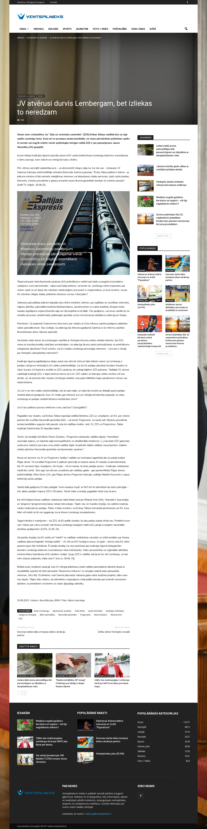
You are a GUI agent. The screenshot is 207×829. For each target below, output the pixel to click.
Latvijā (141, 331)
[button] (186, 29)
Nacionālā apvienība (68, 614)
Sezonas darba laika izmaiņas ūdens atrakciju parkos (41, 633)
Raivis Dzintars (100, 614)
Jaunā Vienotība (95, 611)
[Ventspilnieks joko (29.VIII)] (149, 293)
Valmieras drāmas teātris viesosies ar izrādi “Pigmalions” (149, 277)
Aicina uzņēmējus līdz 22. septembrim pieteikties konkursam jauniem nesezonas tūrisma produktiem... (177, 340)
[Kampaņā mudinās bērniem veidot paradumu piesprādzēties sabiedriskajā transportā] (149, 323)
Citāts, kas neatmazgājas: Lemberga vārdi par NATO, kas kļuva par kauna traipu (111, 683)
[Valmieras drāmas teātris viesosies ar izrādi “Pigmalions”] (149, 263)
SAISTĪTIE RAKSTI (28, 646)
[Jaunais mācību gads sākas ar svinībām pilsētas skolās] (145, 170)
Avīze (153, 28)
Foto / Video (100, 28)
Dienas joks (143, 300)
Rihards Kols (116, 614)
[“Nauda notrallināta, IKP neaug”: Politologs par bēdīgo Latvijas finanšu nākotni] (73, 665)
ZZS (20, 618)
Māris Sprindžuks (47, 614)
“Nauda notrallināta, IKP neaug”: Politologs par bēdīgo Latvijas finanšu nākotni (71, 683)
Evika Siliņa (80, 611)
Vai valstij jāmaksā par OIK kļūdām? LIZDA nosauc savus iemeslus (51, 758)
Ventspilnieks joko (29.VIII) (110, 753)
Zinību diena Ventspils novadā (114, 631)
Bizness (141, 756)
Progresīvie (85, 614)
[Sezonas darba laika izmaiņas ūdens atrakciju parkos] (177, 263)
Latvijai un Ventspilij (27, 614)
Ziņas (22, 28)
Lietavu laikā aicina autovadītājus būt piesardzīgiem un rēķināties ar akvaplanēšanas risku (34, 683)
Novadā (141, 736)
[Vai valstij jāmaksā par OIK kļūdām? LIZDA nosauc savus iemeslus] (25, 759)
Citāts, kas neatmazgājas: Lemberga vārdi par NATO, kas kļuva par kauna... (52, 741)
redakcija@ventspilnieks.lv (97, 813)
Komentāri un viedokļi (26, 96)
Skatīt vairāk (162, 235)
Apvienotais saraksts (62, 611)
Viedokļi (38, 28)
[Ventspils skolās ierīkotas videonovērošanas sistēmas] (145, 185)
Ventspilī (170, 270)
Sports (67, 28)
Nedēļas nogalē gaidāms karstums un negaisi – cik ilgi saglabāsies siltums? (171, 200)
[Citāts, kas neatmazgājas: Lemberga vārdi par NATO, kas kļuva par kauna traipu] (112, 665)
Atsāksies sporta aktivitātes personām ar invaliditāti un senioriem (176, 307)
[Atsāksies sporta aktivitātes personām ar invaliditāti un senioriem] (177, 293)
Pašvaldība (120, 28)
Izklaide (53, 28)
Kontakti (53, 2)
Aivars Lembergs (41, 611)
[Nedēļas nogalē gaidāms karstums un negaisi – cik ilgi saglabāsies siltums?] (145, 201)
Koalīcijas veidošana (115, 611)
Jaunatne (82, 28)
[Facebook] (187, 2)
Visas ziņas (138, 28)
